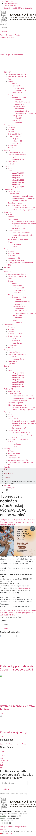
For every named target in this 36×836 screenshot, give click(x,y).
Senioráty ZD (12, 256)
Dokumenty (8, 212)
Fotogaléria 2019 (18, 187)
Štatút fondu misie (22, 111)
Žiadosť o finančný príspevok (22, 210)
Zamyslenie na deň (7, 37)
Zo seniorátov (17, 244)
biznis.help (8, 833)
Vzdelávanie (12, 145)
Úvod (5, 469)
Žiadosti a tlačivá (14, 230)
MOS (1, 767)
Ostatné (14, 237)
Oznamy (11, 132)
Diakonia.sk (4, 756)
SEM (1, 758)
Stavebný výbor (17, 120)
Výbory (10, 95)
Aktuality (11, 129)
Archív (10, 171)
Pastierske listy (17, 143)
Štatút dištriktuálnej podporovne (23, 207)
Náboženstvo (12, 162)
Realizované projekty (19, 201)
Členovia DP (19, 88)
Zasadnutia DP (20, 90)
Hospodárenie (13, 219)
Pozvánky (11, 127)
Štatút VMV (19, 109)
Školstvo (7, 150)
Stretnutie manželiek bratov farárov (17, 707)
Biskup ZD (15, 139)
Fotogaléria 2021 (18, 182)
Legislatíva (11, 164)
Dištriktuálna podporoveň (17, 205)
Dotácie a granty (14, 191)
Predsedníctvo (17, 93)
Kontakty (7, 249)
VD (1, 753)
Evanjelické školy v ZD (16, 152)
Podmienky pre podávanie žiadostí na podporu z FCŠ (17, 668)
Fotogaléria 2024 (18, 175)
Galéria (6, 166)
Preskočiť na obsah (7, 1)
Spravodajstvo (9, 125)
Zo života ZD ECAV (15, 134)
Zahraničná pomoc (14, 194)
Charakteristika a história (17, 74)
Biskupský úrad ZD (14, 253)
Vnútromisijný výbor (19, 106)
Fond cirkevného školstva (17, 155)
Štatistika (11, 217)
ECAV (2, 751)
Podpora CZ (8, 189)
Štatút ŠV (18, 118)
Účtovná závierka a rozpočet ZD (23, 221)
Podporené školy (18, 159)
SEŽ (1, 763)
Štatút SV (18, 123)
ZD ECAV (7, 72)
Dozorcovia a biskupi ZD (17, 77)
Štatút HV (18, 100)
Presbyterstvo (17, 86)
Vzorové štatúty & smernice (18, 240)
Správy (10, 242)
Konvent (14, 83)
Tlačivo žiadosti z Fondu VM (25, 113)
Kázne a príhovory (14, 136)
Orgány (10, 81)
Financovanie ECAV (19, 228)
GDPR (10, 214)
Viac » (2, 674)
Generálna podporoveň (16, 203)
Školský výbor (17, 116)
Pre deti (10, 148)
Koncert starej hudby (13, 732)
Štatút (10, 79)
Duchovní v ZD (17, 141)
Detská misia (4, 760)
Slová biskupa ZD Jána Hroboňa (12, 55)
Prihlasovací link (25, 588)
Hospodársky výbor (19, 97)
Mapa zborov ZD (14, 258)
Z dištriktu (15, 247)
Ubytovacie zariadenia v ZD (18, 260)
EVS (1, 765)
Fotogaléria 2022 (18, 180)
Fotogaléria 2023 (18, 178)
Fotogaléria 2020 (18, 185)
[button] (18, 37)
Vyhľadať (3, 24)
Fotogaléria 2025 (18, 173)
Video (10, 168)
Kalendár (7, 267)
